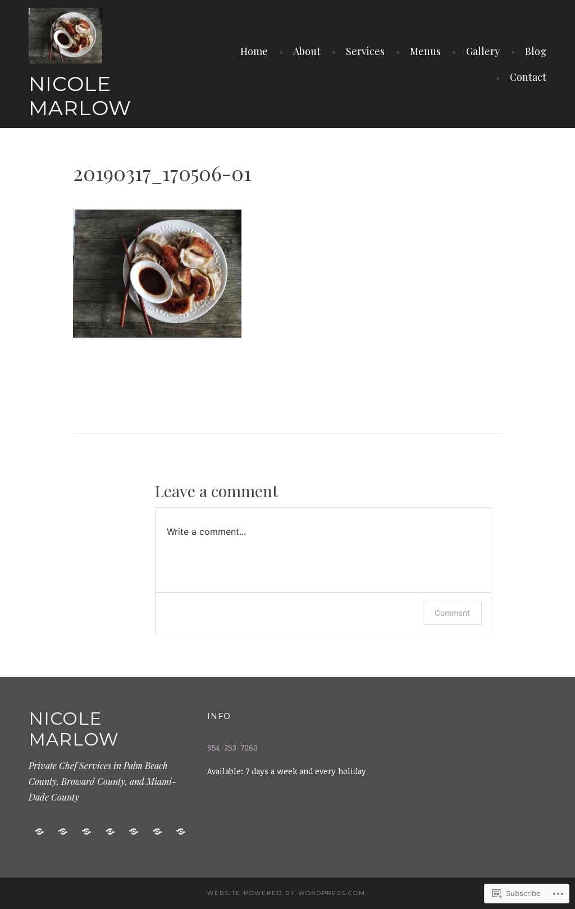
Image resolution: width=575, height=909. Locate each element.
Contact (528, 77)
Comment (452, 612)
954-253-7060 (232, 747)
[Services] (86, 832)
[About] (63, 832)
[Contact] (180, 832)
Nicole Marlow (80, 95)
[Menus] (110, 832)
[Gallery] (133, 832)
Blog (535, 51)
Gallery (483, 51)
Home (254, 51)
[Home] (39, 832)
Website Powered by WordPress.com (286, 893)
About (307, 51)
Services (365, 51)
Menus (425, 51)
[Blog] (157, 832)
